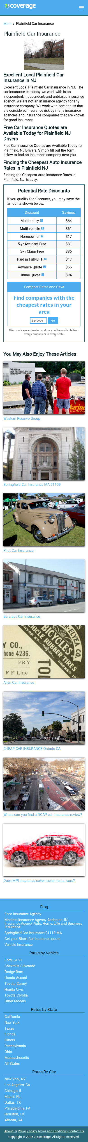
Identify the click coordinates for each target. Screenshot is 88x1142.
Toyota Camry (16, 983)
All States (12, 1063)
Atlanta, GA (13, 1120)
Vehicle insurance (18, 944)
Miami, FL (12, 1096)
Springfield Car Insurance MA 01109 (32, 484)
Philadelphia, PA (17, 1108)
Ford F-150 (13, 960)
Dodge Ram (14, 972)
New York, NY (15, 1079)
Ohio (8, 1052)
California (12, 1017)
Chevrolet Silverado (20, 966)
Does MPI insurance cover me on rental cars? (39, 881)
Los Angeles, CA (17, 1085)
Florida (10, 1034)
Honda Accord (16, 978)
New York (12, 1022)
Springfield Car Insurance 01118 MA (33, 933)
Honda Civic (14, 989)
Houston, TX (14, 1114)
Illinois (10, 1040)
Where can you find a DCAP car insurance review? (42, 815)
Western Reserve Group (21, 418)
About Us (10, 1131)
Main (7, 24)
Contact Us (76, 1131)
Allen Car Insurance (18, 682)
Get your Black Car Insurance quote (32, 939)
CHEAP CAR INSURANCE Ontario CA (31, 749)
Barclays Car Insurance (21, 616)
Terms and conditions (53, 1131)
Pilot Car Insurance (18, 550)
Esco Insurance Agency (23, 914)
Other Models (15, 1001)
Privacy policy (27, 1131)
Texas (9, 1028)
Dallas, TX (13, 1102)
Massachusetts (17, 1058)
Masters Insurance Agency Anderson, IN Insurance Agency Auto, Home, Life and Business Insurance (43, 923)
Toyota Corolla (16, 995)
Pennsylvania (15, 1046)
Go (53, 320)
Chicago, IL (13, 1091)
